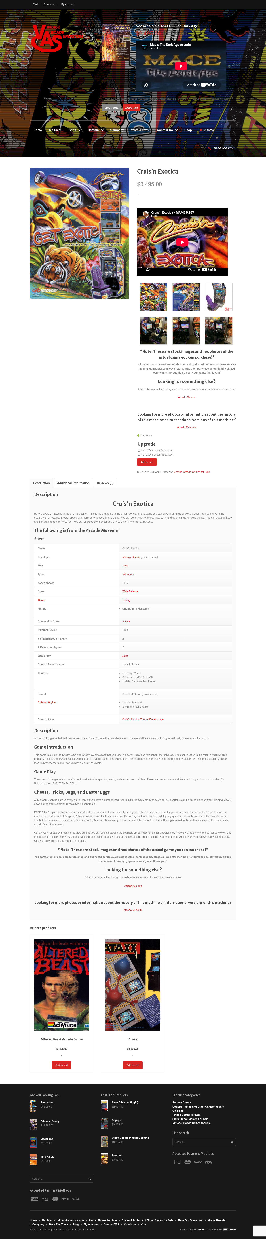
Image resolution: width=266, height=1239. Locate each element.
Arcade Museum (186, 427)
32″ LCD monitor (157, 454)
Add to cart (131, 107)
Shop (72, 130)
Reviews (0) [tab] (105, 483)
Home (37, 130)
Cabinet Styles (47, 702)
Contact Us (165, 130)
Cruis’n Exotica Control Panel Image (143, 719)
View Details (112, 107)
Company (117, 130)
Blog (76, 1224)
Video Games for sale (71, 1220)
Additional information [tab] (73, 483)
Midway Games (131, 557)
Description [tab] (41, 483)
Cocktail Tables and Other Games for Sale (198, 1106)
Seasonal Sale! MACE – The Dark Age (167, 26)
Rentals (93, 130)
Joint (125, 656)
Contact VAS (111, 1224)
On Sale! (55, 130)
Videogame (128, 574)
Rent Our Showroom (190, 1220)
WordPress (200, 1229)
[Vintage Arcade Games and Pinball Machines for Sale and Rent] (57, 39)
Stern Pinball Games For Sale (190, 1119)
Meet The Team (58, 1224)
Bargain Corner (181, 1102)
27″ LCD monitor (157, 450)
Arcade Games (186, 397)
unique (126, 621)
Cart (35, 4)
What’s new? (140, 130)
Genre (41, 600)
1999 (125, 565)
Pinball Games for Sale (186, 1114)
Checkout (49, 4)
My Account (67, 4)
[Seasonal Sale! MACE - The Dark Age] (116, 58)
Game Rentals (216, 1220)
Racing (126, 600)
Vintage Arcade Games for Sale (192, 472)
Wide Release (130, 591)
